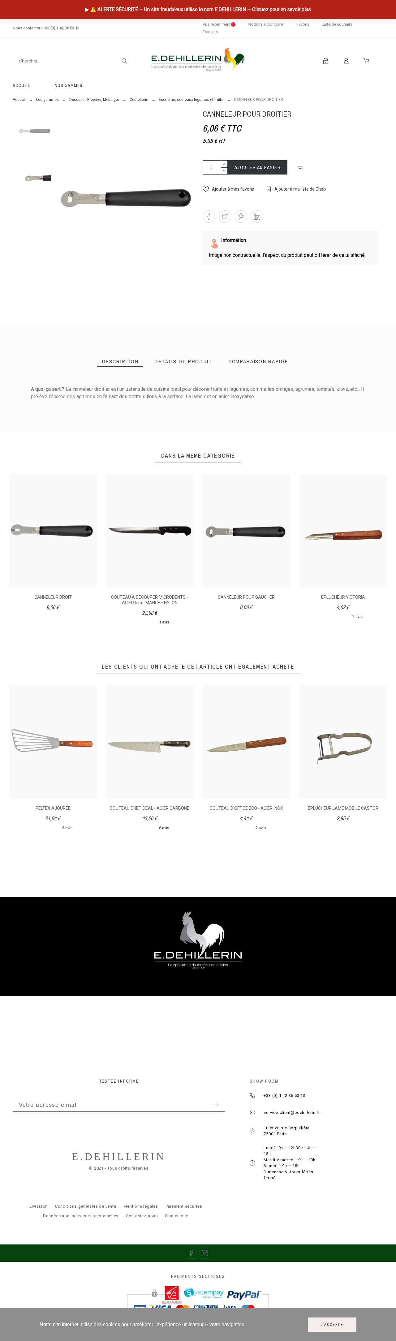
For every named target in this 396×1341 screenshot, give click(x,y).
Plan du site (176, 1216)
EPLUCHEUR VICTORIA (343, 597)
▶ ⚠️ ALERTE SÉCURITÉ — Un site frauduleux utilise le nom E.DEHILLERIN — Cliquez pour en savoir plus (198, 9)
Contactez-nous (142, 1216)
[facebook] (191, 1253)
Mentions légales (140, 1206)
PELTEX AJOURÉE (53, 808)
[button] (301, 167)
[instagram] (204, 1253)
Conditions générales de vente (85, 1206)
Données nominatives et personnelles (80, 1216)
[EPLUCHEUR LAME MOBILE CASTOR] (128, 446)
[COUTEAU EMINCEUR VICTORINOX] (333, 446)
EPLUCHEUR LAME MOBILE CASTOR (343, 808)
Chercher (128, 61)
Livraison (38, 1206)
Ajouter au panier (258, 167)
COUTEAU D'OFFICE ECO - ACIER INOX (246, 808)
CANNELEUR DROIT (53, 597)
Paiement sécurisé (184, 1206)
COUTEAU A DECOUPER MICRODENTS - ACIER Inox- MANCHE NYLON (149, 600)
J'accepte (332, 1324)
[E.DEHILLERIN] (198, 61)
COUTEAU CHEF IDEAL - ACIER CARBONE (149, 808)
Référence (43, 402)
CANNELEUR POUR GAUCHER (246, 597)
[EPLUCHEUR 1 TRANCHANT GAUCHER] (270, 446)
